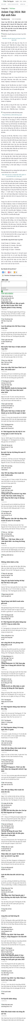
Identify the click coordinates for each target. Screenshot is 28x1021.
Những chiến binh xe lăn (10, 562)
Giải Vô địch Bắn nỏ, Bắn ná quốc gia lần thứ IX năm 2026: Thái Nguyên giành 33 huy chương (12, 305)
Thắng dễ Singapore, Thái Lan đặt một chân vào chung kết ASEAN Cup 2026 (14, 769)
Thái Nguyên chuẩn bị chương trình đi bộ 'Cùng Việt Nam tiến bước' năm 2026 (13, 390)
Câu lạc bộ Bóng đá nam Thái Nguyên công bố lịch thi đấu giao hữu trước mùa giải (12, 833)
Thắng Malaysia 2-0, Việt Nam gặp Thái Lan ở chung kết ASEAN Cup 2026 (13, 665)
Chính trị (22, 4)
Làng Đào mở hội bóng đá (10, 916)
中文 (21, 1)
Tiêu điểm (3, 4)
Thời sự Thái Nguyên (13, 4)
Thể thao (12, 8)
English (17, 1)
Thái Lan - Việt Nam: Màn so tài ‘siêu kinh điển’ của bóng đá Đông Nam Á (13, 541)
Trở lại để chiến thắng (9, 999)
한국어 (24, 1)
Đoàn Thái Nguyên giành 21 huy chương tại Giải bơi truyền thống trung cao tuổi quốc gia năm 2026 (12, 957)
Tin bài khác (7, 293)
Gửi (2, 291)
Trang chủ (4, 8)
